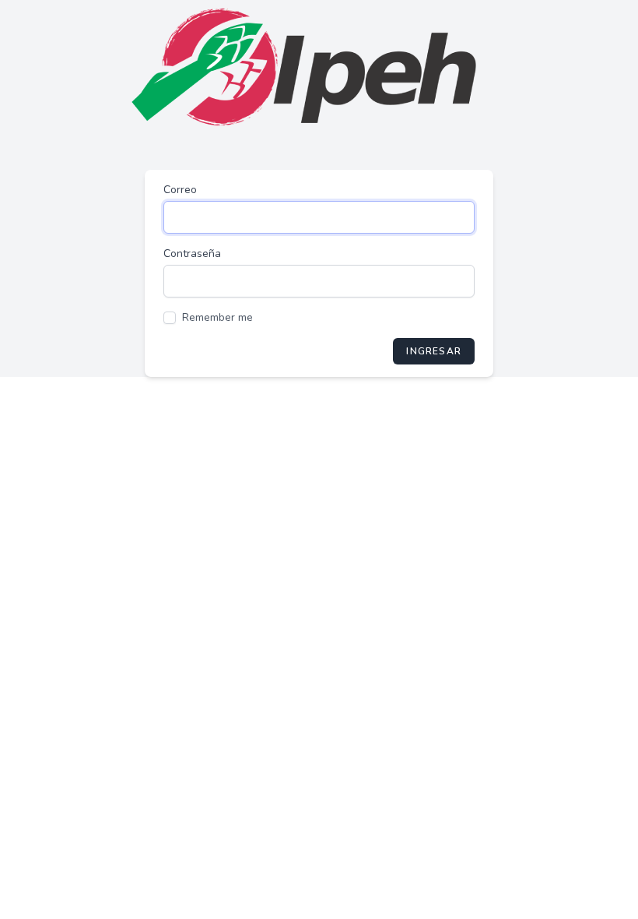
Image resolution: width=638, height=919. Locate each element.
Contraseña (192, 253)
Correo (180, 189)
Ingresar (433, 351)
